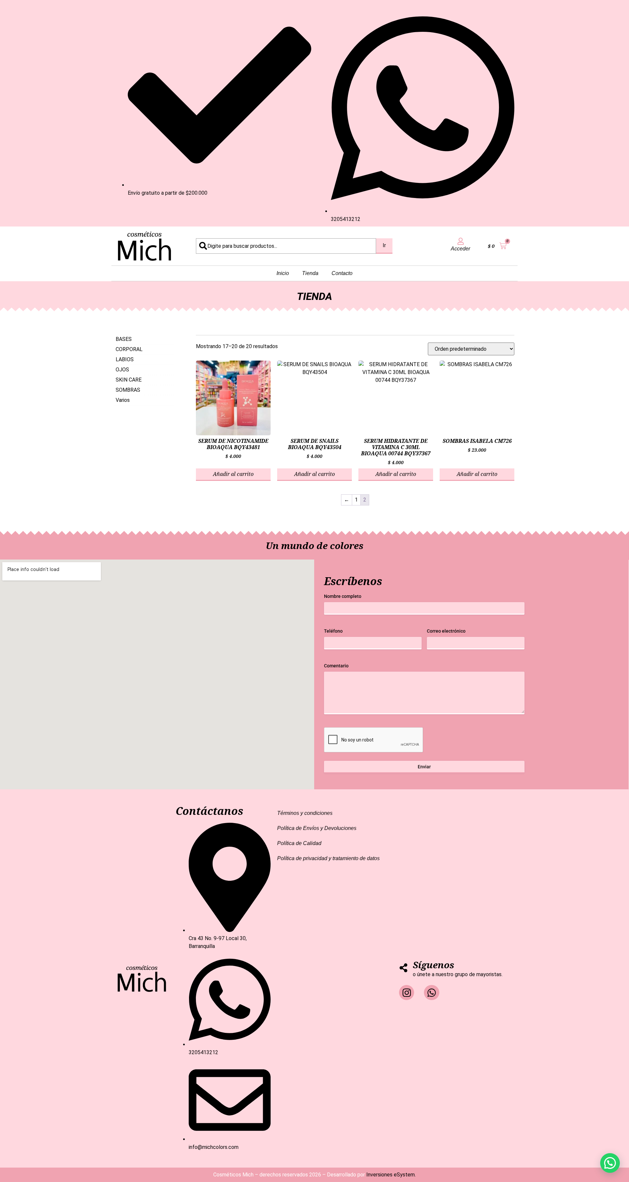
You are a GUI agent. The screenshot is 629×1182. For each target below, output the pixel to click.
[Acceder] (460, 241)
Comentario (336, 665)
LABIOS (125, 359)
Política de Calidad (299, 843)
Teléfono (333, 631)
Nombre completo (342, 596)
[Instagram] (406, 992)
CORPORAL (129, 349)
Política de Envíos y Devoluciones (316, 828)
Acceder (460, 248)
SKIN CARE (129, 380)
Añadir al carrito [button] (233, 474)
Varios (123, 400)
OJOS (122, 369)
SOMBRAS (128, 390)
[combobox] (286, 246)
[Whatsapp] (431, 992)
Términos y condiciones (305, 813)
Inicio (282, 273)
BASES (124, 339)
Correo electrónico (446, 631)
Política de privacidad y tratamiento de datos (328, 858)
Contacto (342, 273)
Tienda (310, 273)
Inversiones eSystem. (391, 1175)
